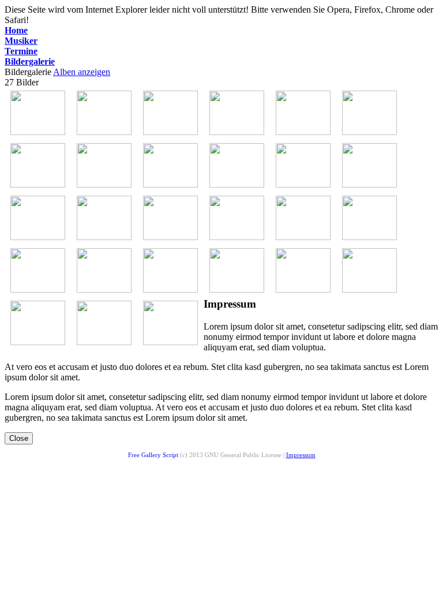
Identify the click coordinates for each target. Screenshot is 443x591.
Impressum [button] (301, 454)
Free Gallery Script (204, 454)
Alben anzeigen (81, 72)
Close (18, 438)
